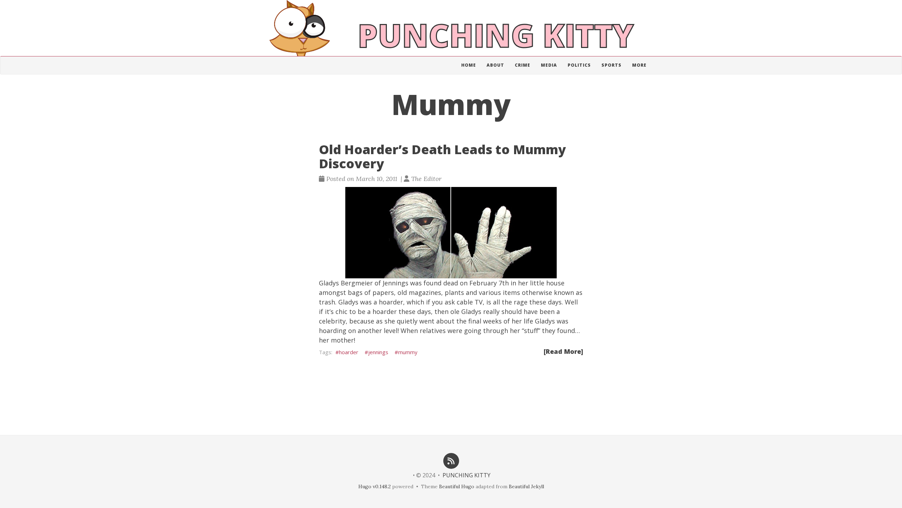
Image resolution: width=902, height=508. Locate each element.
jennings (378, 352)
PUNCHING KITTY (466, 475)
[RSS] (451, 460)
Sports (611, 65)
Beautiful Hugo (456, 486)
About (495, 65)
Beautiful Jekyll (526, 486)
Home (468, 65)
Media (549, 65)
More (639, 65)
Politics (579, 65)
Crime (522, 65)
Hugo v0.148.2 (374, 486)
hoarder (348, 352)
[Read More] (563, 351)
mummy (408, 352)
